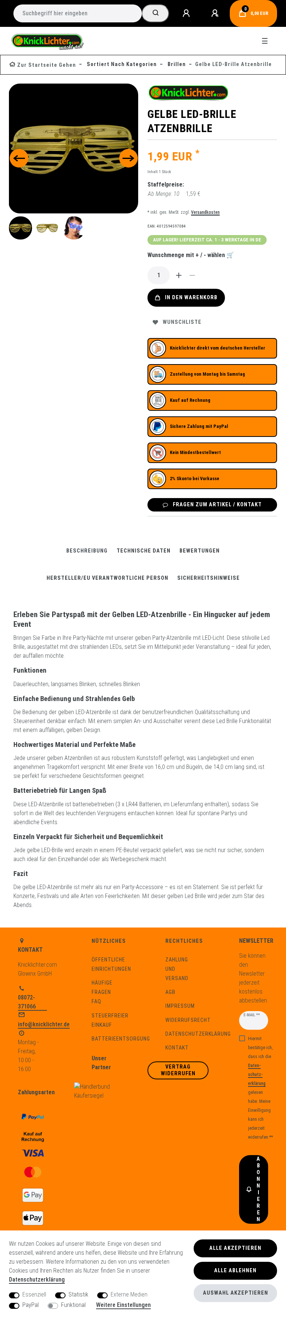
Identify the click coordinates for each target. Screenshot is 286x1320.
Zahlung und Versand (176, 969)
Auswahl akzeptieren (235, 1293)
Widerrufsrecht (188, 1020)
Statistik (78, 1294)
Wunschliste (182, 322)
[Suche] (155, 13)
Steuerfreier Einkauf (110, 1020)
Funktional (73, 1304)
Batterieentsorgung (121, 1039)
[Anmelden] (187, 13)
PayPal (30, 1304)
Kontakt (177, 1048)
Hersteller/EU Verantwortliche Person (107, 578)
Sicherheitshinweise (208, 578)
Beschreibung (87, 551)
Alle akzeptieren (235, 1248)
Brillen (176, 64)
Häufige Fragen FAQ (102, 992)
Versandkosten (205, 212)
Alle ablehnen (235, 1270)
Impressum (180, 1006)
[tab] (87, 550)
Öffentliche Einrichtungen (111, 964)
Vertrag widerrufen (178, 1070)
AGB (170, 992)
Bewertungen (199, 551)
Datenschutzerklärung (198, 1034)
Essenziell (34, 1294)
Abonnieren (258, 1189)
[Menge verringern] (192, 275)
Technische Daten (144, 551)
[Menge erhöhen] (178, 275)
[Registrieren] (216, 13)
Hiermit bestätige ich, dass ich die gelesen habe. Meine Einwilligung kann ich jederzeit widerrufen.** (260, 1088)
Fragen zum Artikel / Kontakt (217, 504)
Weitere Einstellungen (123, 1304)
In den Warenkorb (191, 297)
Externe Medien (129, 1294)
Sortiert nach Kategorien (121, 64)
